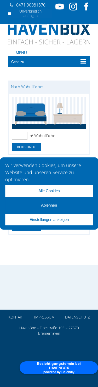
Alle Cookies (49, 191)
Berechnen (26, 147)
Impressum (44, 317)
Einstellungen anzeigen (49, 219)
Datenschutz (77, 317)
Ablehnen (49, 205)
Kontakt (16, 317)
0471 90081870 (30, 5)
